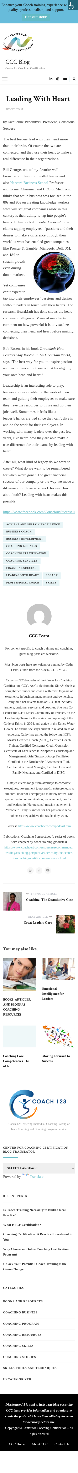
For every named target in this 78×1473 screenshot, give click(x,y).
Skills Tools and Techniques (30, 1368)
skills (51, 582)
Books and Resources (23, 1301)
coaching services (21, 560)
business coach (19, 531)
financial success (21, 568)
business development (24, 538)
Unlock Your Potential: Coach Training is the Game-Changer (35, 1266)
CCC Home (17, 1444)
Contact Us (61, 1444)
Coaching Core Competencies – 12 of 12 (15, 1061)
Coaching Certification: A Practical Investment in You (37, 1236)
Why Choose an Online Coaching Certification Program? (36, 1251)
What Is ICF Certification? (22, 1225)
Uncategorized (17, 1379)
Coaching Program (21, 1323)
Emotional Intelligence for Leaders (53, 994)
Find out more (36, 17)
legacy (52, 575)
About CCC (40, 1444)
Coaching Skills (18, 1345)
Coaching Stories (19, 1357)
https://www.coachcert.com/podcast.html (45, 826)
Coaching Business (20, 1312)
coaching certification (26, 553)
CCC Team (16, 109)
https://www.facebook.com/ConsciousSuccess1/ (39, 512)
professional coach (22, 582)
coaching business (21, 546)
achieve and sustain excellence (33, 524)
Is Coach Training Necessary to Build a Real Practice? (34, 1212)
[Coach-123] (39, 1104)
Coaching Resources (22, 1334)
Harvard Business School (29, 183)
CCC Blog (17, 62)
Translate (36, 1176)
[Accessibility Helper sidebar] (73, 5)
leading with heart (22, 575)
